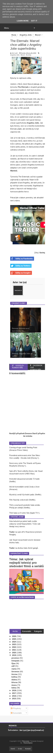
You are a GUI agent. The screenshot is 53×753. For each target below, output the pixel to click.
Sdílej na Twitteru (22, 266)
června (14, 674)
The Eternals (23, 87)
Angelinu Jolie (33, 123)
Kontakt (28, 749)
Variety (42, 253)
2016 (14, 696)
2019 (14, 655)
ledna (14, 688)
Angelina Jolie (14, 55)
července (15, 671)
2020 (14, 653)
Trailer (12, 532)
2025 (14, 639)
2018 (14, 690)
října (13, 663)
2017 (14, 693)
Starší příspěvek (39, 433)
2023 (14, 644)
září (13, 666)
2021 (14, 650)
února (14, 685)
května (14, 677)
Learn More (23, 21)
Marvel (23, 55)
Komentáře (17, 713)
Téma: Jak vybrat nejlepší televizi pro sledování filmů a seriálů (26, 562)
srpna (14, 669)
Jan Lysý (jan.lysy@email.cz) (31, 730)
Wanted (13, 171)
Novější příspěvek (17, 433)
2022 (14, 647)
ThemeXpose (28, 743)
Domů (13, 749)
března (14, 682)
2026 (14, 636)
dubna (14, 680)
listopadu (15, 661)
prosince (15, 658)
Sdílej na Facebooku (24, 259)
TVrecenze (26, 741)
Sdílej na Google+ (23, 273)
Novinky (28, 55)
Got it (34, 21)
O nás (20, 749)
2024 (14, 642)
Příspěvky (16, 708)
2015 (14, 698)
